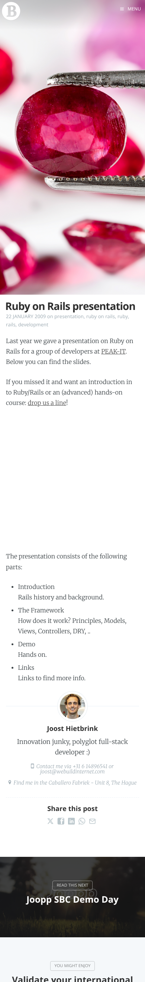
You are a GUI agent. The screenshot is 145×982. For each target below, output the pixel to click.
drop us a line (47, 403)
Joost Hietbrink (72, 728)
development (33, 324)
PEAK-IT (113, 351)
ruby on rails (100, 316)
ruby (122, 316)
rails (11, 324)
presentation (69, 316)
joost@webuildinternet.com (72, 771)
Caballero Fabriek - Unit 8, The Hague (92, 782)
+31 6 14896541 (89, 766)
